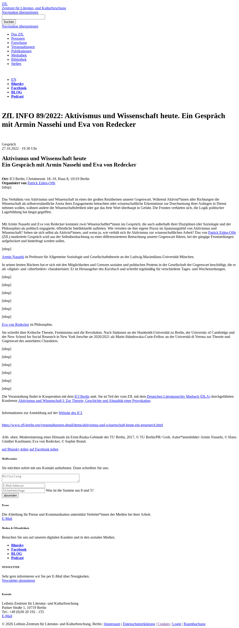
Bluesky (17, 84)
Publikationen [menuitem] (21, 51)
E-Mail (7, 519)
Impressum (112, 624)
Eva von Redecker (15, 324)
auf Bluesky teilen (15, 449)
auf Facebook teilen (43, 449)
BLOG (16, 92)
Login (176, 624)
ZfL (5, 4)
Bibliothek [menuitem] (19, 59)
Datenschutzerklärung (139, 624)
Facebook (19, 88)
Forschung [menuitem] (19, 43)
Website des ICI (70, 413)
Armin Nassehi (13, 257)
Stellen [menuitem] (16, 64)
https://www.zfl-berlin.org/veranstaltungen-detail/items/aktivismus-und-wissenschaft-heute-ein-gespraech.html (82, 425)
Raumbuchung (194, 624)
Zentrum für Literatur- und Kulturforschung (34, 8)
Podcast (17, 96)
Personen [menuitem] (18, 38)
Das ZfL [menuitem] (17, 34)
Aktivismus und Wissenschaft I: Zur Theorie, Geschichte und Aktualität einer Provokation (84, 401)
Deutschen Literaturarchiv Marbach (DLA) (178, 396)
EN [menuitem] (13, 80)
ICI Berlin (81, 396)
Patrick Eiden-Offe (41, 183)
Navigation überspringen (20, 12)
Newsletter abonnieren (18, 580)
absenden (10, 495)
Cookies (164, 624)
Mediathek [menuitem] (19, 55)
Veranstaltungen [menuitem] (23, 47)
